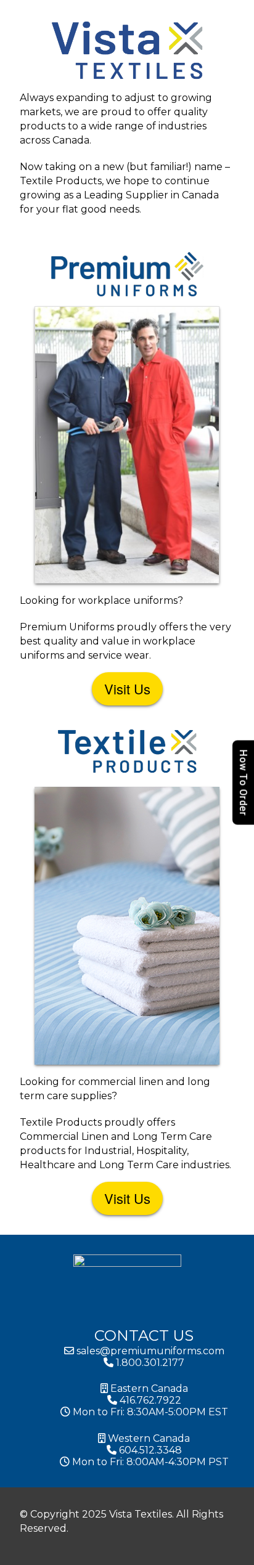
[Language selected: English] (248, 1554)
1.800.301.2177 (148, 1362)
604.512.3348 (149, 1450)
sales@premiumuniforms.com (149, 1351)
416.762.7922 (149, 1400)
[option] (248, 1556)
